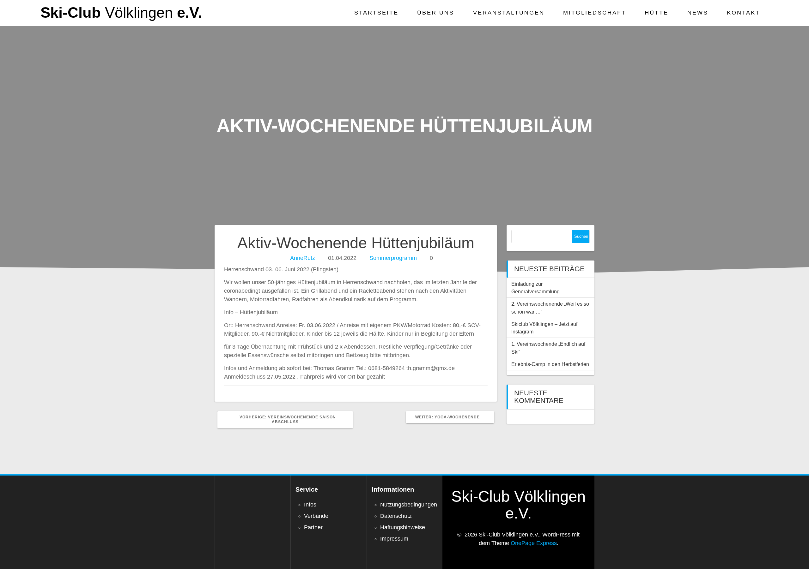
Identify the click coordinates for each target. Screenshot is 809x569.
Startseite (376, 12)
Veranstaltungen (508, 12)
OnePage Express (534, 543)
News (697, 12)
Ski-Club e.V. (121, 12)
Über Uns (435, 12)
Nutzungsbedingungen (408, 504)
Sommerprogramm (393, 258)
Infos (310, 504)
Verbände (316, 516)
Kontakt (743, 12)
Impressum (394, 539)
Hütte (656, 12)
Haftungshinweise (402, 527)
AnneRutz (302, 258)
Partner (313, 527)
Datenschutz (396, 516)
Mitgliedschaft (594, 12)
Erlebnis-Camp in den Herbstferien (550, 364)
